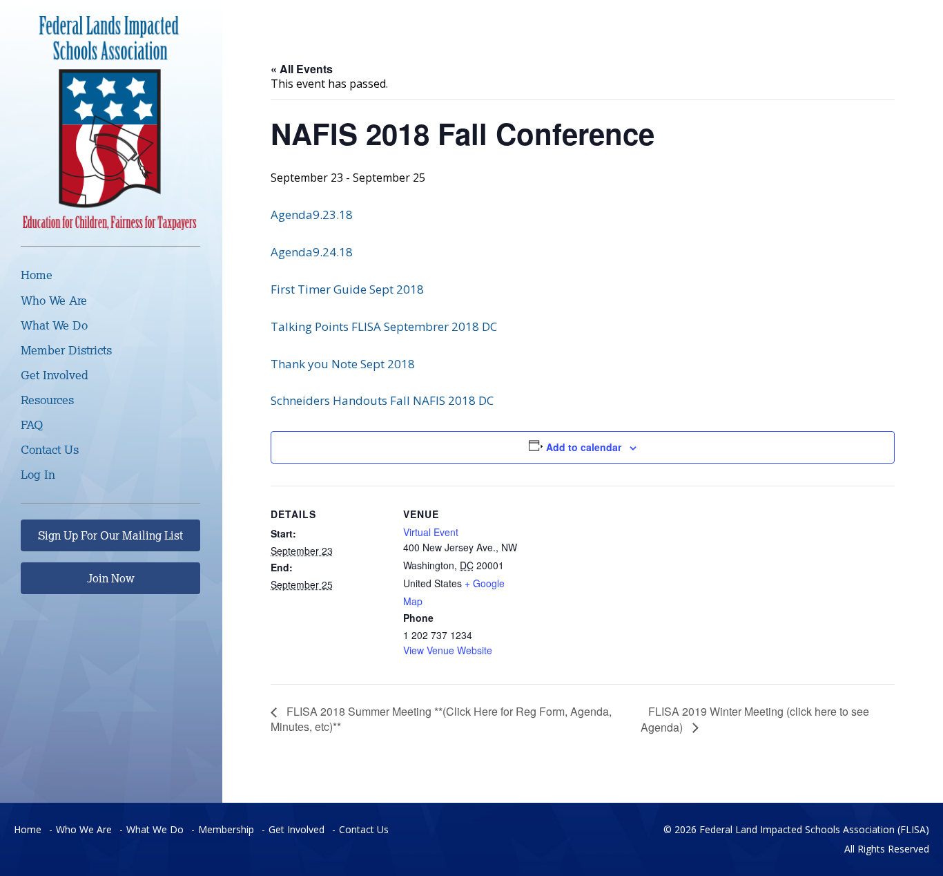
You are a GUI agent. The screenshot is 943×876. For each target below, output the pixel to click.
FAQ (32, 424)
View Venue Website (447, 650)
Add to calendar (583, 447)
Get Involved (54, 375)
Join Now (111, 578)
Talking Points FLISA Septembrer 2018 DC (384, 326)
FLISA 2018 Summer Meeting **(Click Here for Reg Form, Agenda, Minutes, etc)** (441, 718)
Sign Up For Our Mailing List (110, 535)
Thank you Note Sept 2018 (343, 364)
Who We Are (54, 300)
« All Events (302, 69)
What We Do (54, 325)
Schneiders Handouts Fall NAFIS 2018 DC (382, 400)
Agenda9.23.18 (312, 214)
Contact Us (50, 449)
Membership (226, 829)
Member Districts (66, 350)
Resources (47, 400)
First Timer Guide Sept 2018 (347, 289)
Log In (38, 474)
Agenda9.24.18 (312, 252)
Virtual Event (430, 532)
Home (36, 275)
